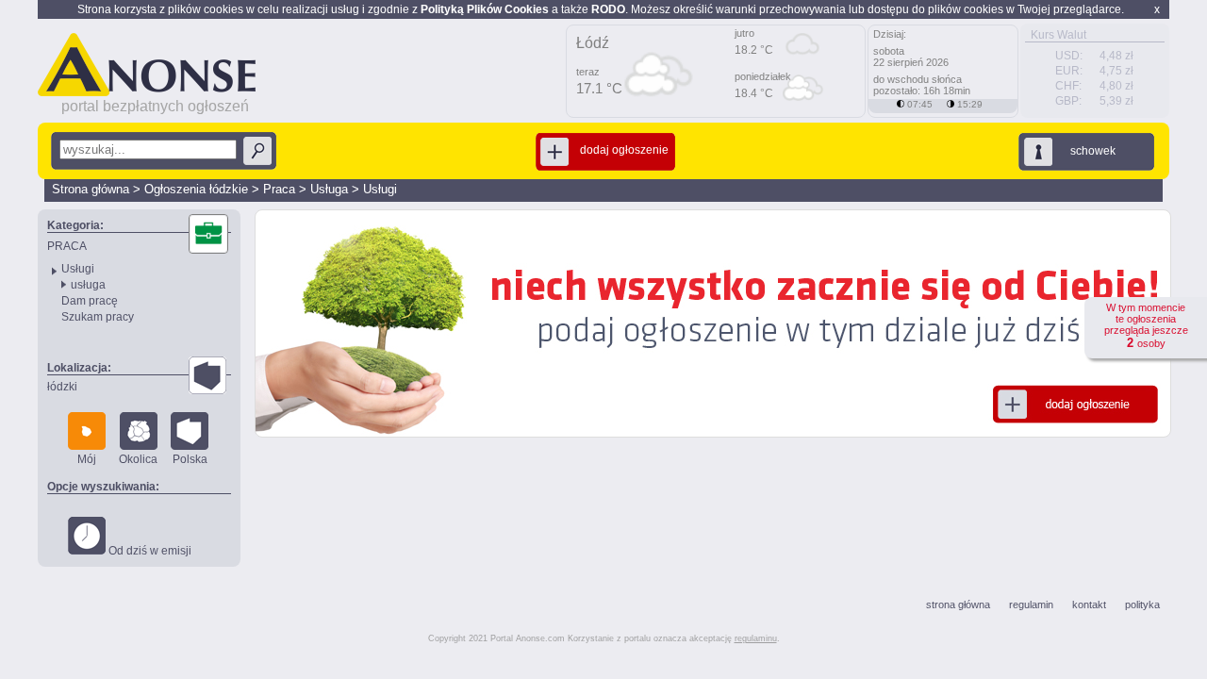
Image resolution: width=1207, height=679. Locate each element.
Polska (190, 459)
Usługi (380, 189)
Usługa (329, 189)
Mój (86, 459)
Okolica (138, 459)
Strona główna (90, 189)
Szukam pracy (97, 316)
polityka (1142, 604)
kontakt (1089, 604)
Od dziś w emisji (148, 550)
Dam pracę (89, 300)
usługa (88, 284)
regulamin (1031, 604)
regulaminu (756, 638)
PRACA (67, 246)
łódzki (62, 386)
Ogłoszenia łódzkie (196, 189)
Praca (279, 189)
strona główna (958, 604)
